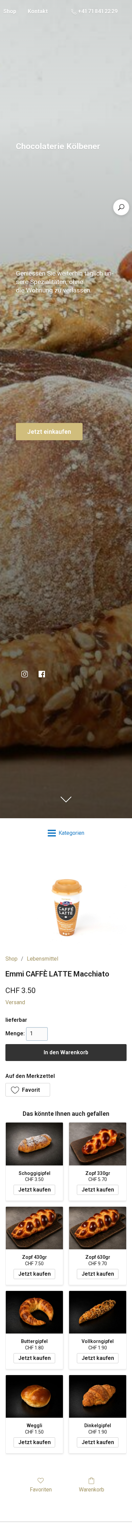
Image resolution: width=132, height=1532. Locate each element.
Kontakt (38, 11)
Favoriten (41, 1489)
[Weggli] (34, 1396)
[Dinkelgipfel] (97, 1396)
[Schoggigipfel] (34, 1144)
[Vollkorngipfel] (97, 1312)
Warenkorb (91, 1489)
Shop (11, 959)
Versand (15, 1002)
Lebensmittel (42, 959)
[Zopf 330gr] (97, 1144)
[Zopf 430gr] (34, 1228)
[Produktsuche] (121, 207)
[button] (27, 1090)
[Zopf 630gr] (97, 1228)
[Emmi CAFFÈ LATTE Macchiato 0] (66, 900)
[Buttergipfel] (34, 1312)
